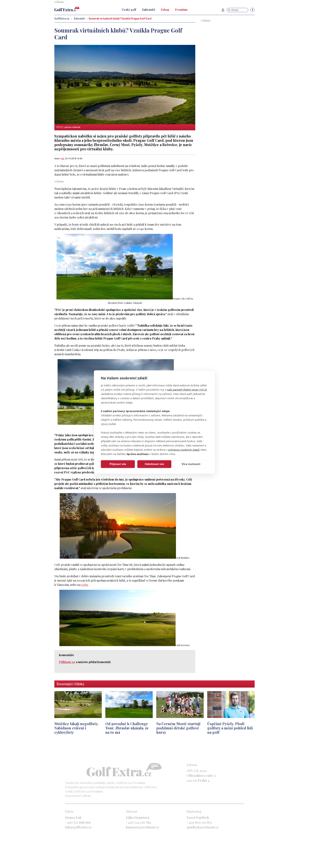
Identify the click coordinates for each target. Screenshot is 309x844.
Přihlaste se (67, 662)
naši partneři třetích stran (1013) (187, 389)
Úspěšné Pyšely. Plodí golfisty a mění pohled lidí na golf (230, 728)
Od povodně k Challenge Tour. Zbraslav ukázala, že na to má (127, 728)
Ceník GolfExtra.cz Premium (84, 791)
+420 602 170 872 (199, 822)
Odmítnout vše (154, 464)
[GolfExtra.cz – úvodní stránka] (66, 9)
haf (62, 158)
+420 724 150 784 (138, 822)
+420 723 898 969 (77, 822)
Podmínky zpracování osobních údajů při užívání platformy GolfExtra (111, 787)
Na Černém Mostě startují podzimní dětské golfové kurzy (178, 728)
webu (84, 585)
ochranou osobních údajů (184, 449)
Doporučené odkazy (78, 796)
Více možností (191, 464)
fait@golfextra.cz (78, 827)
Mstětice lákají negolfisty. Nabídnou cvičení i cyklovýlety (76, 728)
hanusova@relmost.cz (142, 827)
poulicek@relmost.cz (203, 827)
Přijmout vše (118, 464)
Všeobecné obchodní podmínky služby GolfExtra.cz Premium (105, 783)
